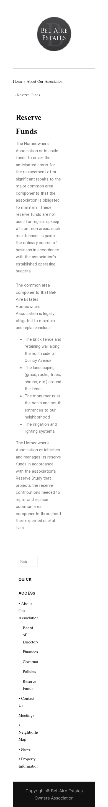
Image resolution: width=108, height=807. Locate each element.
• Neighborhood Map (31, 732)
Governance (33, 661)
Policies (29, 671)
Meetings (26, 715)
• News (25, 749)
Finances (30, 651)
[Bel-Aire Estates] (54, 34)
